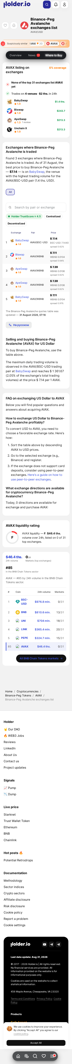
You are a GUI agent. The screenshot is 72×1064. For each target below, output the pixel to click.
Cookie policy (13, 912)
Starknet (10, 814)
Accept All (36, 1042)
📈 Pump (10, 788)
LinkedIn (10, 748)
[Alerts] (56, 4)
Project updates (15, 767)
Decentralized (16, 223)
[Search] (47, 5)
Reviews (10, 742)
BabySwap (36, 172)
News (31, 55)
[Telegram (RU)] (58, 944)
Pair (33, 232)
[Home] (18, 1056)
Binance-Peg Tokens (18, 695)
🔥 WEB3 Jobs (14, 735)
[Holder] (20, 944)
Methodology (13, 880)
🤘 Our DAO (12, 729)
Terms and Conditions (23, 998)
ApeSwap (21, 268)
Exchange (16, 232)
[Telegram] (52, 944)
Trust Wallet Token (17, 821)
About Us (10, 755)
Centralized (53, 216)
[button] (35, 1056)
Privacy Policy (44, 998)
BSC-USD (24, 601)
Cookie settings (14, 925)
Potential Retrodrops (18, 860)
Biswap (19, 254)
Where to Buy (53, 55)
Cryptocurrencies (27, 691)
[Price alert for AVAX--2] (13, 25)
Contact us (11, 761)
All (10, 191)
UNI (23, 620)
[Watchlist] (43, 1056)
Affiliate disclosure (17, 899)
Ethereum (10, 827)
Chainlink (10, 840)
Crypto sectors (14, 893)
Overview (16, 55)
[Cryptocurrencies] (27, 1056)
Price (53, 232)
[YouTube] (45, 944)
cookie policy (21, 1033)
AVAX (38, 695)
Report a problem (16, 919)
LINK (24, 629)
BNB (23, 612)
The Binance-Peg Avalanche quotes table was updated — (32, 313)
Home (8, 691)
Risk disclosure (14, 906)
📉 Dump (10, 794)
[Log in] (64, 4)
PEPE (24, 637)
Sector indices (14, 887)
